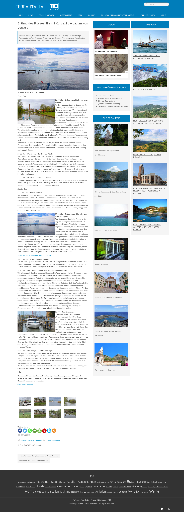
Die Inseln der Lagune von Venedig (113, 106)
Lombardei (99, 486)
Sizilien (54, 491)
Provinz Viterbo (162, 487)
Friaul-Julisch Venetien (155, 482)
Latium (76, 486)
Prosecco (144, 487)
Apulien (72, 481)
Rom (28, 491)
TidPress (76, 500)
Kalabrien (52, 487)
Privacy (94, 500)
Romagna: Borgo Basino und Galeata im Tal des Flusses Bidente (147, 227)
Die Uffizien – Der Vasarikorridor (108, 76)
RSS (109, 500)
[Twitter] (25, 430)
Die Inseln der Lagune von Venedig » (33, 461)
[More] (54, 430)
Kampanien (63, 486)
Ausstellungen (87, 481)
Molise (121, 487)
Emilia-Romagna (118, 482)
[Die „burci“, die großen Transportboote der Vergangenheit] (55, 413)
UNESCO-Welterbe (112, 492)
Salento (37, 491)
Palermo (127, 487)
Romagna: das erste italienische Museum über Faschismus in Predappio (149, 190)
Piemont (136, 486)
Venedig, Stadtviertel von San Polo (108, 297)
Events (141, 482)
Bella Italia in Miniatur (144, 90)
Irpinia (47, 487)
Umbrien (100, 491)
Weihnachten (145, 492)
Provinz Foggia (152, 487)
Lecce (82, 487)
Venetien (38, 440)
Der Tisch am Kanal (106, 96)
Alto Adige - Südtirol (48, 481)
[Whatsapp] (30, 430)
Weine (154, 491)
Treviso (24, 440)
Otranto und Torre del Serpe (106, 230)
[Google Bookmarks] (44, 430)
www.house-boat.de (25, 385)
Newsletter (85, 500)
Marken (115, 487)
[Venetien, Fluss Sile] (25, 401)
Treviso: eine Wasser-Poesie (110, 98)
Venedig (31, 440)
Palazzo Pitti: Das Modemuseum (108, 52)
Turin (92, 492)
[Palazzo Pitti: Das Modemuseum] (111, 39)
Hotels (40, 486)
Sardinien (45, 492)
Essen (132, 482)
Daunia (106, 482)
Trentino (75, 491)
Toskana (64, 491)
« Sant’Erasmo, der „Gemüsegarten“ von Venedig (38, 456)
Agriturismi (31, 482)
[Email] (34, 430)
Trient (88, 492)
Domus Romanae (101, 264)
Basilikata (100, 482)
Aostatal (63, 482)
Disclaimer (102, 500)
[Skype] (49, 430)
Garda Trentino (30, 487)
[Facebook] (20, 430)
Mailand (109, 487)
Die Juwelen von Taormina (105, 370)
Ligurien (88, 486)
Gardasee (20, 487)
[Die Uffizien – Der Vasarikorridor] (111, 63)
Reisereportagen (53, 440)
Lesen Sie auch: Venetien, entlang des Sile (34, 255)
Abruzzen (22, 482)
